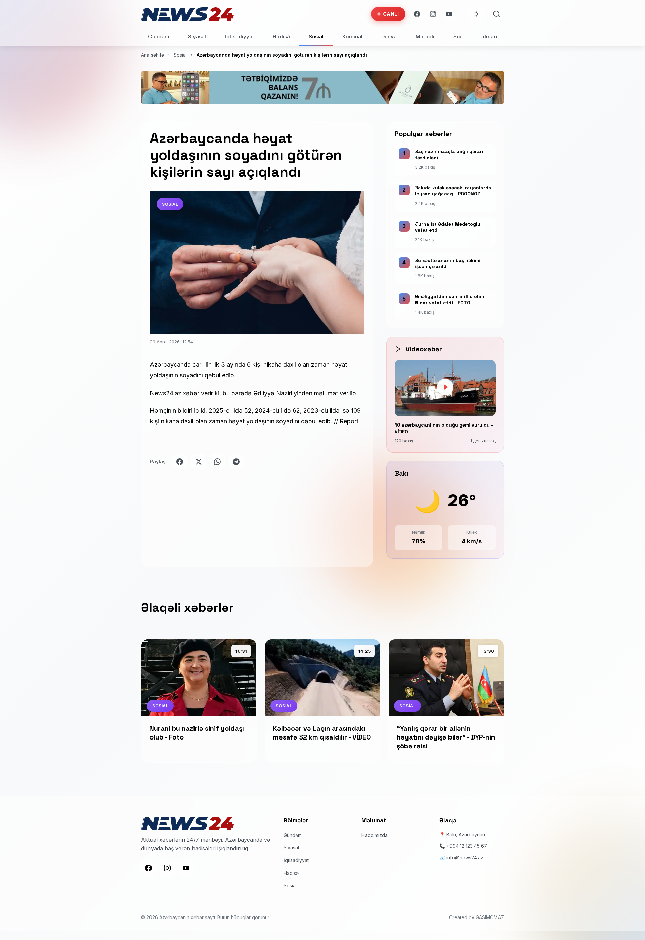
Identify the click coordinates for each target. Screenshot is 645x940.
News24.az (165, 393)
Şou (458, 36)
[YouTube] (449, 14)
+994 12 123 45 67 (466, 846)
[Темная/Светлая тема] (476, 14)
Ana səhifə (152, 55)
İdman (489, 36)
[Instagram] (433, 14)
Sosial (316, 36)
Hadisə (281, 36)
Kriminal (352, 36)
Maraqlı (425, 36)
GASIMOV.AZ (490, 917)
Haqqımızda (374, 835)
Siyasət (197, 36)
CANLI (391, 14)
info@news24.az (464, 857)
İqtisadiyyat (239, 36)
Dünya (389, 36)
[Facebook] (417, 14)
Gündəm (158, 36)
